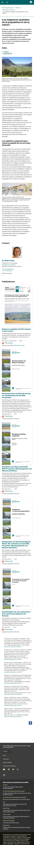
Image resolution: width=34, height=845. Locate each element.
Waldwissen (6, 825)
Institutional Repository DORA (12, 647)
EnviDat (5, 785)
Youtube (4, 769)
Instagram (17, 769)
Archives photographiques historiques (14, 791)
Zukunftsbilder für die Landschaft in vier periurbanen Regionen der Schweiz (16, 614)
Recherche (7, 2)
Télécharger (9, 343)
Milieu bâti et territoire (8, 10)
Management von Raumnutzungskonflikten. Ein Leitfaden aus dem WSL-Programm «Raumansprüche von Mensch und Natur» (16, 545)
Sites (4, 755)
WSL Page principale (7, 7)
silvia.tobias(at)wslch (8, 269)
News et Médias (7, 762)
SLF (4, 775)
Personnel (6, 759)
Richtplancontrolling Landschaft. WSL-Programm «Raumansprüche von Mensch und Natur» (17, 469)
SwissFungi (6, 808)
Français (22, 345)
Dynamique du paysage (8, 264)
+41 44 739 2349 (7, 270)
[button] (30, 723)
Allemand (16, 345)
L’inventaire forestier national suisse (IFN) (14, 797)
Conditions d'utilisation (9, 766)
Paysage (17, 7)
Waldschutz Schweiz (8, 821)
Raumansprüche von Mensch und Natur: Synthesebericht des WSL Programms (16, 395)
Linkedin (8, 769)
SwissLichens (7, 814)
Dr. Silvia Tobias (8, 260)
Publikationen (7, 53)
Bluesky (13, 769)
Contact (6, 51)
